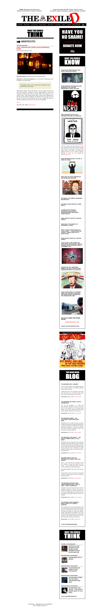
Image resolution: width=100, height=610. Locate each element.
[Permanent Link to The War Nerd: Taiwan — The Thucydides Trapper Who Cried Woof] (65, 580)
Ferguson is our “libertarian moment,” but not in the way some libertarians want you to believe (71, 268)
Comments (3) (77, 519)
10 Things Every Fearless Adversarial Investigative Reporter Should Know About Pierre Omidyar (70, 211)
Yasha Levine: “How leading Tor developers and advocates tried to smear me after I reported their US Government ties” (71, 244)
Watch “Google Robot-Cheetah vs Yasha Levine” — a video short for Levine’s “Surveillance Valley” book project (71, 231)
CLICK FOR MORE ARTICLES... (69, 596)
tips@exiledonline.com (72, 322)
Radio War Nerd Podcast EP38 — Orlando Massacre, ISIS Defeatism (71, 115)
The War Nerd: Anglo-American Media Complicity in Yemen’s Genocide (70, 503)
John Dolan (51, 24)
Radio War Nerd (72, 153)
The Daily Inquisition (22, 45)
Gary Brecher (64, 396)
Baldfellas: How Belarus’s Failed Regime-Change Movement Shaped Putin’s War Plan (74, 549)
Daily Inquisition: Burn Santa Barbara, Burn (33, 48)
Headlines (58, 24)
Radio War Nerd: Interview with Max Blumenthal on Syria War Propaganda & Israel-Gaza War (71, 87)
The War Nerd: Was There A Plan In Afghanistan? (74, 569)
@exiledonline (76, 24)
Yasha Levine (34, 24)
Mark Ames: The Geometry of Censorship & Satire (69, 225)
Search (69, 24)
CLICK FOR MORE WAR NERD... (69, 524)
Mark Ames (26, 24)
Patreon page (67, 154)
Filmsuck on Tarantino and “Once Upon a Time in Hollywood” (70, 71)
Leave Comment (77, 396)
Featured (63, 544)
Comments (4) (31, 104)
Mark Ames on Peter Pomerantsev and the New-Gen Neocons (71, 177)
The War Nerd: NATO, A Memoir (69, 384)
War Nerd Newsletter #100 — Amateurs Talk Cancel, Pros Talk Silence (70, 459)
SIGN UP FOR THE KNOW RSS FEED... (70, 326)
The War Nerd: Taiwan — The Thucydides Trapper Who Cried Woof (70, 419)
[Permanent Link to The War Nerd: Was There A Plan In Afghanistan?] (65, 570)
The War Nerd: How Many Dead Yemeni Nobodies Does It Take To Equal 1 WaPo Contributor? (70, 484)
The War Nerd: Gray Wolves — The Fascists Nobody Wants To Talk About (71, 438)
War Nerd (19, 24)
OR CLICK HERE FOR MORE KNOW (70, 318)
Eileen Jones (42, 24)
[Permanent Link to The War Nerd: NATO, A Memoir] (65, 560)
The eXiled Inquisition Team (25, 50)
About (63, 24)
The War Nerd (74, 555)
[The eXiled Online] (51, 23)
